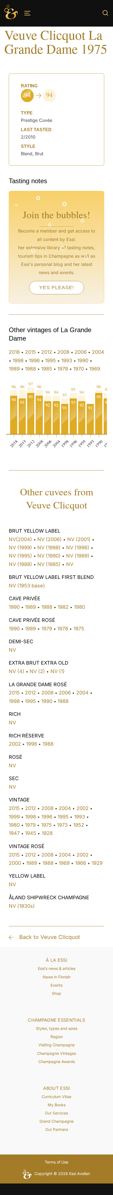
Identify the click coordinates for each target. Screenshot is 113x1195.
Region (56, 1036)
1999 (14, 817)
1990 (82, 360)
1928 (47, 833)
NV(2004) (20, 539)
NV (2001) (79, 539)
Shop (56, 993)
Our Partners (56, 1129)
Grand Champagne (56, 1121)
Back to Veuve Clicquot (49, 937)
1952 (78, 825)
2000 (15, 863)
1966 (80, 863)
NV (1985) (49, 564)
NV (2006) (49, 539)
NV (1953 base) (27, 585)
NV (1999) (20, 547)
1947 (14, 833)
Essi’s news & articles (56, 968)
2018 (14, 352)
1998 (18, 360)
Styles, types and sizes (56, 1028)
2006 (81, 352)
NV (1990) (49, 556)
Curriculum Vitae (56, 1096)
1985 (46, 369)
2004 (98, 352)
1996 (34, 360)
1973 (62, 825)
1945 (30, 833)
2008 (63, 352)
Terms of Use (56, 1162)
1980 (79, 607)
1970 (78, 369)
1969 (94, 369)
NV (69, 564)
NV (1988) (20, 564)
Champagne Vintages (56, 1053)
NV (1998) (49, 547)
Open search (105, 13)
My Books (57, 1104)
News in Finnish (56, 977)
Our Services (56, 1113)
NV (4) (16, 671)
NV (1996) (77, 547)
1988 (30, 369)
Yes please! (56, 287)
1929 (97, 863)
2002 (15, 744)
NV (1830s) (22, 906)
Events (56, 985)
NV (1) (57, 671)
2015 (30, 352)
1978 (62, 628)
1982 (63, 607)
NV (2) (37, 671)
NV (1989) (77, 556)
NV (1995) (20, 556)
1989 (14, 369)
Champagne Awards (56, 1061)
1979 (62, 369)
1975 (79, 628)
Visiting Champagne (56, 1044)
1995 (50, 360)
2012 (46, 352)
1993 (66, 360)
